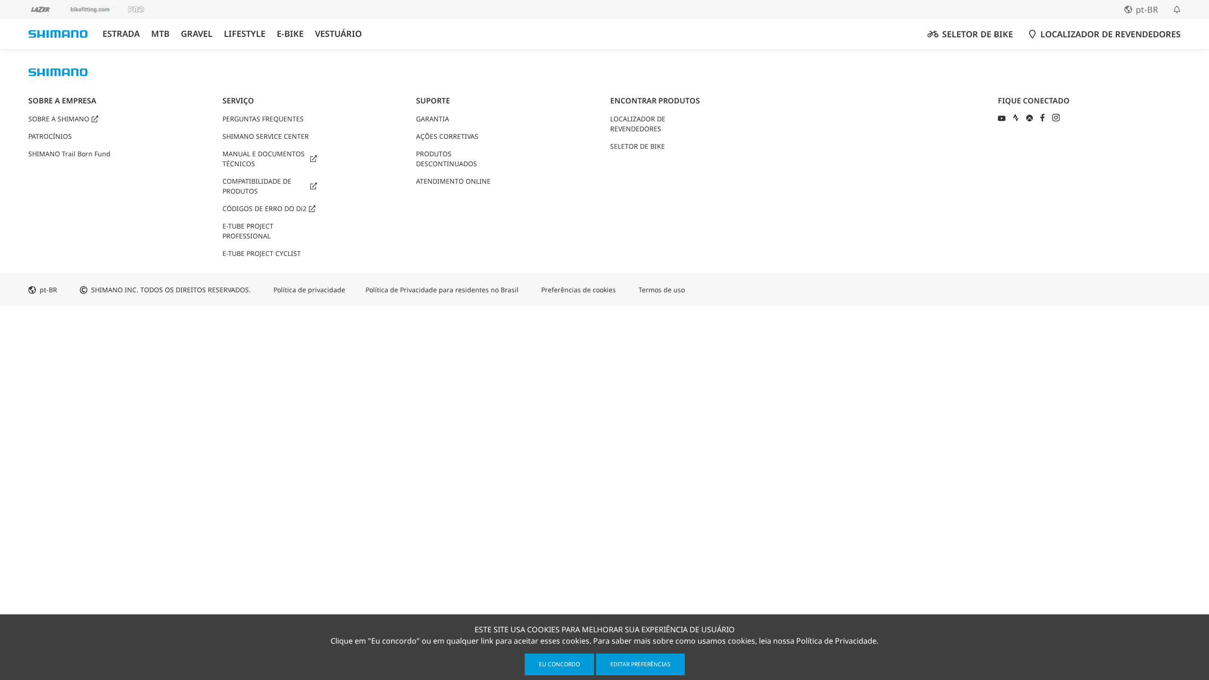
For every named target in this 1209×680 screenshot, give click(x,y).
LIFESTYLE (244, 33)
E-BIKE (290, 33)
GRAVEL (197, 33)
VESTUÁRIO (338, 33)
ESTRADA (121, 33)
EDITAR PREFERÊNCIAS (640, 664)
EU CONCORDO (559, 664)
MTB (160, 33)
